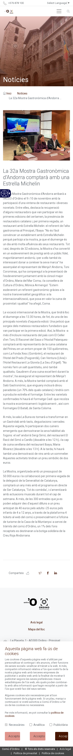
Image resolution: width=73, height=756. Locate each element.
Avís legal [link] (36, 622)
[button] (59, 11)
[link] (4, 195)
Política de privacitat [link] (25, 753)
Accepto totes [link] (63, 736)
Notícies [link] (22, 93)
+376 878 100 (16, 2)
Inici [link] (8, 93)
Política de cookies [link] (53, 753)
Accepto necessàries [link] (39, 736)
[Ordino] (8, 11)
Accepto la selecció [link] (14, 736)
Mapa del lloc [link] (36, 629)
